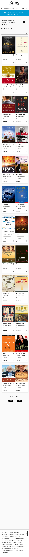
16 (10, 397)
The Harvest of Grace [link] (21, 174)
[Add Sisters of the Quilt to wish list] (13, 271)
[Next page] (22, 397)
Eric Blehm (6, 57)
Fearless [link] (5, 55)
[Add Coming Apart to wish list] (27, 62)
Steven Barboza (7, 325)
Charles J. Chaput (21, 206)
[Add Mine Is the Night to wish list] (27, 92)
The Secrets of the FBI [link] (21, 114)
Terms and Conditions (8, 534)
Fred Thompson (7, 385)
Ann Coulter (20, 266)
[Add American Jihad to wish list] (13, 331)
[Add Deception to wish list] (13, 211)
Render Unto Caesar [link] (21, 204)
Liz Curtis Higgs (20, 86)
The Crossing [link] (6, 174)
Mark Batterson (20, 236)
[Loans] (23, 9)
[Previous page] (8, 397)
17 (12, 397)
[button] (24, 22)
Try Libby (6, 12)
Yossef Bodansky (21, 146)
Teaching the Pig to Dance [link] (8, 383)
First (11, 400)
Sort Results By (5, 28)
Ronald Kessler (7, 116)
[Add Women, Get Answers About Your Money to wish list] (27, 361)
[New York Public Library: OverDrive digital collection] (14, 3)
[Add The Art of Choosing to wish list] (27, 301)
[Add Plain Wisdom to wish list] (13, 152)
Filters (3, 33)
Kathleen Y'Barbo (21, 385)
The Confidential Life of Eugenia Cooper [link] (21, 383)
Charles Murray (20, 57)
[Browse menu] (26, 8)
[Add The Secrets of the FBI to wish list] (27, 122)
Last (19, 400)
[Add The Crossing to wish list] (13, 182)
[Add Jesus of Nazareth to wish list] (13, 92)
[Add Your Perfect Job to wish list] (13, 301)
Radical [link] (4, 353)
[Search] (2, 8)
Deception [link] (5, 204)
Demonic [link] (18, 264)
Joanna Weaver (7, 236)
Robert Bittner (7, 295)
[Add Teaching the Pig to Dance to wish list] (13, 391)
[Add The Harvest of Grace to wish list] (27, 182)
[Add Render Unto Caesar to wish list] (27, 211)
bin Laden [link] (18, 144)
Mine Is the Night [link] (20, 85)
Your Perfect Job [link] (7, 294)
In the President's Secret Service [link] (8, 114)
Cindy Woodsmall (7, 146)
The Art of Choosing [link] (21, 294)
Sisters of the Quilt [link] (7, 264)
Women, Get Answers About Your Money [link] (21, 353)
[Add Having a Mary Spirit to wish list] (13, 241)
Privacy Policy (20, 534)
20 (19, 397)
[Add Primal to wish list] (27, 241)
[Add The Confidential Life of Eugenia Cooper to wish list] (27, 391)
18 (14, 397)
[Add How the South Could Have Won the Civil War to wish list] (27, 331)
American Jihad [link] (7, 323)
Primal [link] (17, 234)
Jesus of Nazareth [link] (7, 85)
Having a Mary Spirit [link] (8, 234)
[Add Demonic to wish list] (27, 271)
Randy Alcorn (7, 206)
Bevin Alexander (21, 325)
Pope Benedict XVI (8, 86)
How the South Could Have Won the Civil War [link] (21, 323)
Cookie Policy (5, 552)
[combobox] (11, 8)
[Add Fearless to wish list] (13, 62)
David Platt (6, 355)
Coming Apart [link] (19, 55)
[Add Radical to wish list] (13, 361)
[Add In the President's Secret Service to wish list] (13, 122)
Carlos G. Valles (20, 295)
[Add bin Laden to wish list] (27, 152)
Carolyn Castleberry (21, 355)
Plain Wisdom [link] (6, 144)
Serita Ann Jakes (7, 176)
